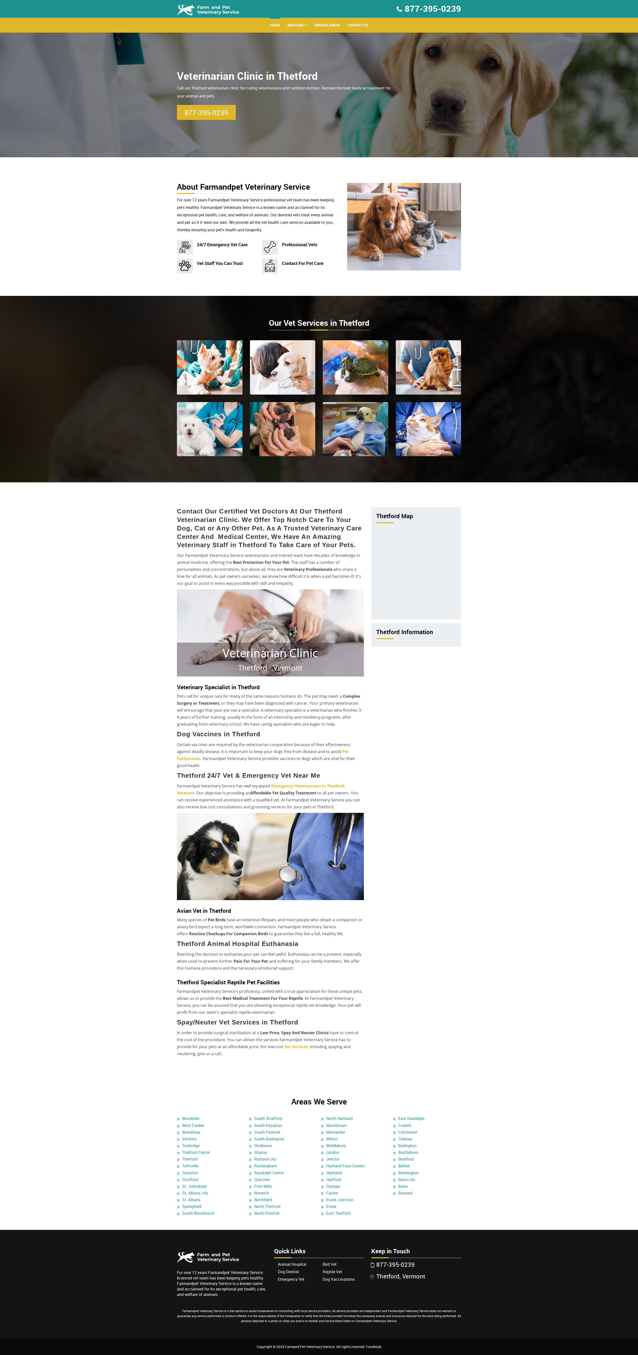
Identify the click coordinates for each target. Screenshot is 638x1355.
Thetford (189, 1159)
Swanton (190, 1173)
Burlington (407, 1145)
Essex (331, 1206)
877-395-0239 (433, 8)
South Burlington (269, 1139)
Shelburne (263, 1145)
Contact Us (357, 25)
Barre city (406, 1179)
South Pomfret (267, 1132)
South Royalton (268, 1125)
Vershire (189, 1139)
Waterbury (191, 1132)
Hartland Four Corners (345, 1166)
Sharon (260, 1152)
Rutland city (265, 1159)
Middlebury (336, 1145)
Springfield (191, 1206)
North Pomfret (267, 1213)
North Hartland (339, 1118)
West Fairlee (193, 1125)
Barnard (405, 1193)
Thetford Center (196, 1152)
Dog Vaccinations (339, 1279)
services (295, 25)
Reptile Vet (332, 1271)
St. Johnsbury (194, 1186)
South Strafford (268, 1118)
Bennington (408, 1173)
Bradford (406, 1159)
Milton (332, 1139)
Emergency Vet (291, 1279)
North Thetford (267, 1206)
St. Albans (191, 1199)
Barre (402, 1186)
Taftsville (190, 1166)
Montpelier (335, 1132)
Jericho (332, 1159)
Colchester (407, 1132)
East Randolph (411, 1118)
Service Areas (327, 25)
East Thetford (338, 1213)
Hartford (333, 1179)
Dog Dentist (288, 1271)
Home (275, 25)
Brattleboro (408, 1152)
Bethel (403, 1166)
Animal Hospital (292, 1264)
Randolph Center (269, 1173)
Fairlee (332, 1193)
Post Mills (263, 1186)
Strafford (190, 1179)
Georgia (333, 1186)
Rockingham (265, 1166)
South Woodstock (198, 1213)
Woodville (190, 1118)
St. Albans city (195, 1193)
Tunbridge (191, 1145)
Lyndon (332, 1152)
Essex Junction (339, 1199)
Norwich (261, 1193)
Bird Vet (330, 1264)
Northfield (263, 1199)
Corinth (404, 1125)
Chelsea (405, 1139)
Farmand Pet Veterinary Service (309, 1346)
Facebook (373, 1346)
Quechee (262, 1179)
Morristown (336, 1125)
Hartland (334, 1173)
